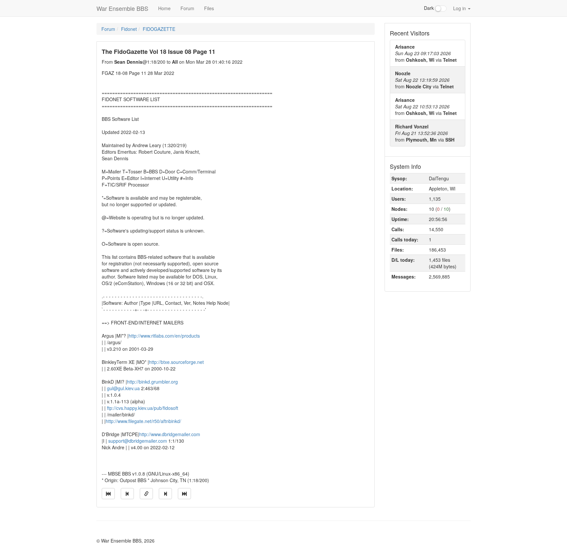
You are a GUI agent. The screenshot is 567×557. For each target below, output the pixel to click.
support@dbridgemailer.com (137, 440)
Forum (187, 8)
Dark (429, 8)
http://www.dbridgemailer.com (169, 434)
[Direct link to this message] (146, 493)
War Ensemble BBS (122, 8)
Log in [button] (460, 8)
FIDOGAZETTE (159, 29)
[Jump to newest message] (184, 493)
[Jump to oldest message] (108, 493)
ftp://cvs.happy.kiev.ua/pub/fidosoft (142, 408)
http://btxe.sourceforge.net (176, 362)
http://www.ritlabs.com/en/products (164, 335)
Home (164, 8)
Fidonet (129, 29)
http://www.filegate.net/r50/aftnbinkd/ (143, 421)
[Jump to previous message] (127, 493)
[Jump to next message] (165, 493)
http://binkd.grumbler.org (152, 381)
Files (209, 8)
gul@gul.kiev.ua (123, 388)
